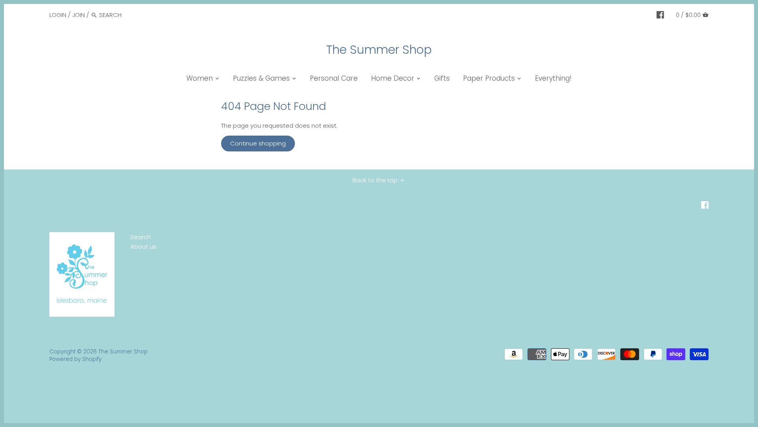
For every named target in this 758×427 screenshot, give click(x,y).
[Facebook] (660, 14)
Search (140, 237)
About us (143, 246)
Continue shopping (258, 143)
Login (57, 15)
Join (78, 15)
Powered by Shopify (75, 359)
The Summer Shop (379, 50)
